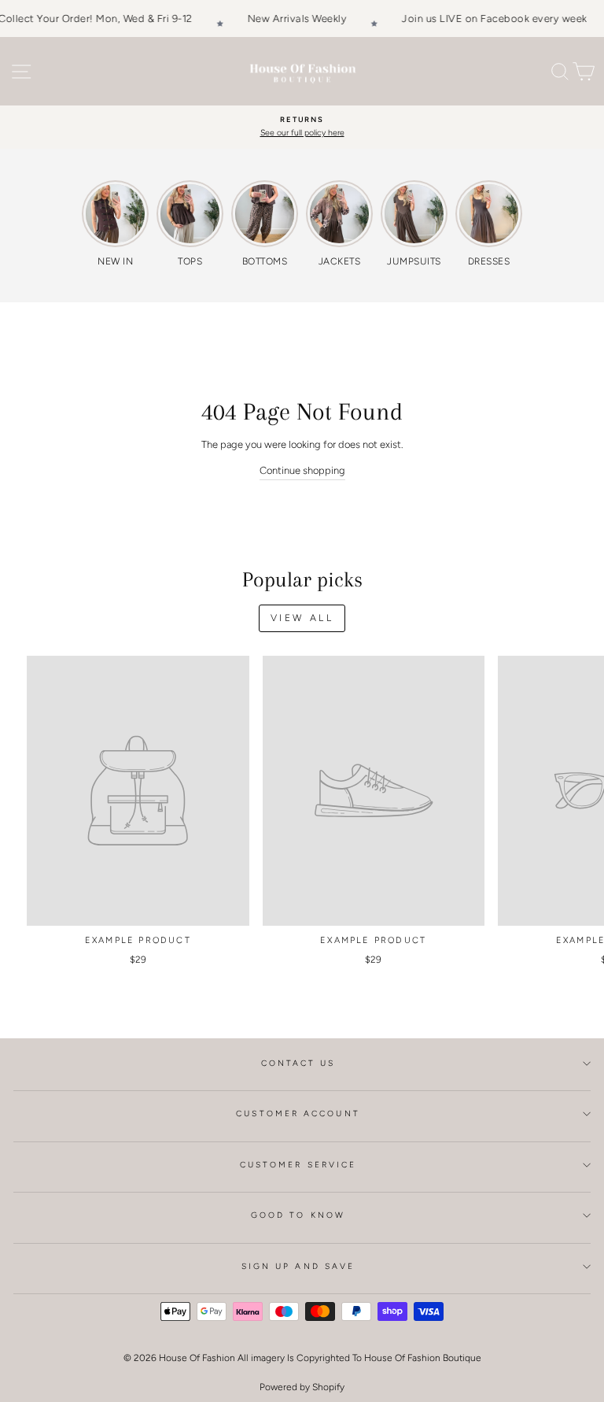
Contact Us (298, 1063)
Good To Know (298, 1215)
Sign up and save (298, 1266)
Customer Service (298, 1165)
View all (302, 617)
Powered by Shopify (302, 1387)
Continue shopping (302, 470)
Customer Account (297, 1113)
